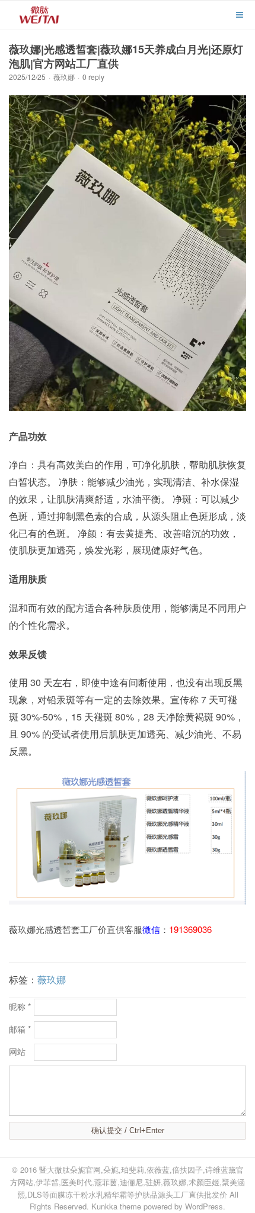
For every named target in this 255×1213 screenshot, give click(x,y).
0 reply (93, 77)
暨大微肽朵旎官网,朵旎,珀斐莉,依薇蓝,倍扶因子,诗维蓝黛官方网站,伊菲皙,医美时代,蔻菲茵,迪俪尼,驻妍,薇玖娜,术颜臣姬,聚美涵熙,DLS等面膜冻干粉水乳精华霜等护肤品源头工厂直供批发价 (127, 1182)
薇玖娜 (64, 77)
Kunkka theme (116, 1206)
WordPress (204, 1206)
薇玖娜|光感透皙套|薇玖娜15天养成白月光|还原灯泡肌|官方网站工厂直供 (126, 56)
